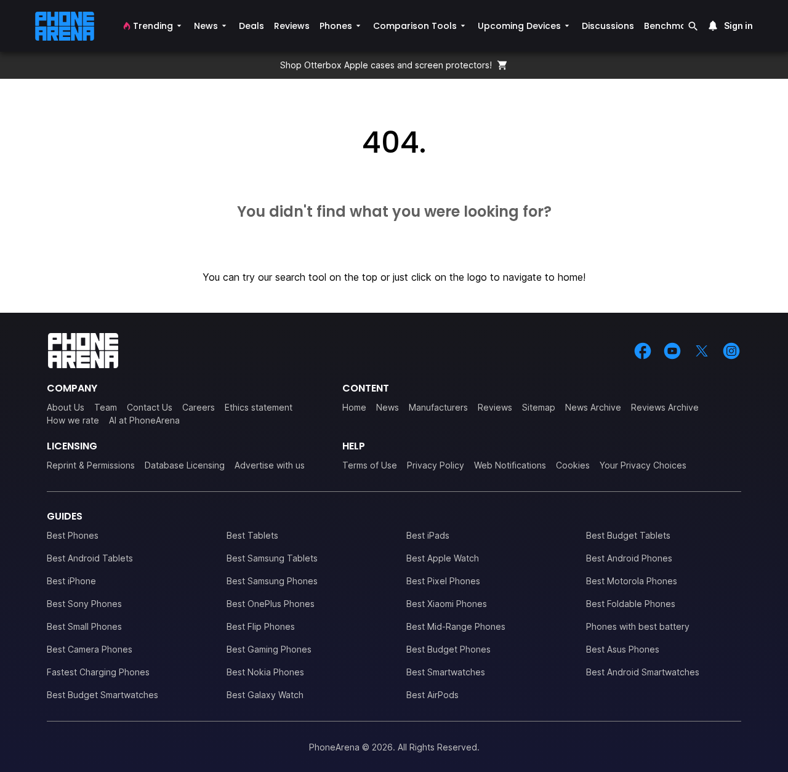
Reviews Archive (665, 407)
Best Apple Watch (442, 558)
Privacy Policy (435, 465)
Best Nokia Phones (265, 672)
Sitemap (538, 407)
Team (105, 407)
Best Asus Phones (622, 649)
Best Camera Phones (89, 649)
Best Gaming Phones (269, 649)
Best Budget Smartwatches (102, 695)
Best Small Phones (84, 626)
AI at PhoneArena (144, 420)
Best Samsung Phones (272, 581)
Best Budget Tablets (628, 535)
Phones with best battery (638, 626)
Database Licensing (185, 465)
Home (354, 407)
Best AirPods (432, 695)
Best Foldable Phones (630, 603)
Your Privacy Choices (643, 465)
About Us (65, 407)
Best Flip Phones (261, 626)
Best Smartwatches (445, 672)
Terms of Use (369, 465)
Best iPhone (71, 581)
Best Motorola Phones (631, 581)
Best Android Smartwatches (642, 672)
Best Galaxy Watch (265, 695)
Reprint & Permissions (91, 465)
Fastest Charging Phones (98, 672)
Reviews (495, 407)
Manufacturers (438, 407)
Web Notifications (510, 465)
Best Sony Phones (84, 603)
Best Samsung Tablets (272, 558)
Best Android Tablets (90, 558)
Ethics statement (258, 407)
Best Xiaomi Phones (446, 603)
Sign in (738, 25)
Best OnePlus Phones (271, 603)
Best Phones (72, 535)
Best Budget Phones (448, 649)
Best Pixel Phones (443, 581)
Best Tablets (252, 535)
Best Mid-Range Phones (455, 626)
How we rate (73, 420)
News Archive (593, 407)
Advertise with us (270, 465)
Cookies (573, 465)
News (387, 407)
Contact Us (149, 407)
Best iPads (427, 535)
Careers (198, 407)
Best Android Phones (629, 558)
